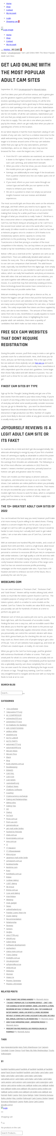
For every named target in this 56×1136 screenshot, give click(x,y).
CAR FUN (10, 776)
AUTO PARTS (12, 741)
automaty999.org (13, 747)
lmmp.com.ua (12, 890)
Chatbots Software (14, 789)
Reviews (9, 925)
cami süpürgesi (28, 1082)
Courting (9, 793)
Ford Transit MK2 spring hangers (19, 999)
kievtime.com (11, 867)
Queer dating (11, 916)
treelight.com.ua (13, 958)
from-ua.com (11, 822)
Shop (8, 6)
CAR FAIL (10, 773)
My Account (11, 13)
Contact (9, 10)
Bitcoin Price (11, 754)
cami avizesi (6, 1082)
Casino (15, 1095)
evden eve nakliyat (24, 1085)
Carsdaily (5, 1050)
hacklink (4, 1069)
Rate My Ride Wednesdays (37, 1050)
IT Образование (13, 851)
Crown (12, 1050)
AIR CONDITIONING (14, 728)
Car (39, 1047)
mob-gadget (11, 903)
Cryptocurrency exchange (17, 796)
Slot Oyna (23, 1095)
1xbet (36, 1095)
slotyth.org (10, 938)
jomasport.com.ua (14, 861)
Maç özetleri (17, 1098)
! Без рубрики (12, 708)
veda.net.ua (11, 967)
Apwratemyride (11, 1047)
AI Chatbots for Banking (16, 725)
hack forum (11, 1072)
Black (8, 757)
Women (9, 974)
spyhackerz (11, 948)
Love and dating (13, 893)
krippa (8, 877)
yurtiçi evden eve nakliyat (18, 1092)
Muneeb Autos (40, 89)
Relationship (11, 922)
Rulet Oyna (28, 1101)
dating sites (11, 802)
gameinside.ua (12, 825)
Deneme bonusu (46, 1095)
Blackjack (13, 1101)
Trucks (51, 1050)
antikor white (11, 731)
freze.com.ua (11, 818)
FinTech (9, 815)
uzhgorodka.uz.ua (13, 964)
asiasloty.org (11, 734)
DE (7, 809)
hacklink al (24, 1069)
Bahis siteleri (6, 1098)
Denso (18, 1050)
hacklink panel (14, 1069)
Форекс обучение (14, 983)
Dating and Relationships (16, 799)
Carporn (45, 1047)
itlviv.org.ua (11, 854)
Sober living (11, 941)
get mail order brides (15, 828)
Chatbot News (12, 786)
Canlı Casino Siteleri (40, 1098)
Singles (9, 932)
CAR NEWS (10, 780)
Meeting (9, 899)
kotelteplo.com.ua (13, 873)
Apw (3, 1047)
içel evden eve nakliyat (38, 1092)
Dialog (9, 812)
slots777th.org (12, 935)
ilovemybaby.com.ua (14, 838)
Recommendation (13, 919)
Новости (10, 977)
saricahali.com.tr (8, 1079)
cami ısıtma (11, 1085)
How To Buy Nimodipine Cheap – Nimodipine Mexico (25, 1022)
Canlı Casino (39, 1101)
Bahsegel (27, 1098)
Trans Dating (11, 954)
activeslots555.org (14, 718)
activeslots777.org (14, 721)
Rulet (10, 1095)
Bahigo (30, 1095)
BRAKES (9, 770)
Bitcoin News (11, 751)
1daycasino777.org (14, 712)
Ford (23, 1050)
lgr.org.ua (10, 886)
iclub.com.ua (11, 835)
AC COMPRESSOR (13, 715)
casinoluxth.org (12, 783)
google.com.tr (7, 1105)
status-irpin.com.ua (14, 951)
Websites (10, 971)
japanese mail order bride (17, 857)
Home (8, 3)
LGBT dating (11, 883)
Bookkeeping (11, 767)
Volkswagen (6, 1053)
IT (7, 844)
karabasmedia (12, 864)
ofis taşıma (32, 1088)
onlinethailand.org (13, 909)
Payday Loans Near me (16, 912)
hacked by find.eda (14, 831)
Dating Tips (11, 806)
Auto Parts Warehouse (28, 1047)
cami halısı (35, 1072)
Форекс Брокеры (13, 980)
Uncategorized (14, 53)
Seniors (9, 928)
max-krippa (11, 896)
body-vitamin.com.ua (15, 763)
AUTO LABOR (12, 738)
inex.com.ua (11, 841)
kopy (8, 870)
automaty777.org (13, 744)
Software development (16, 945)
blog (8, 760)
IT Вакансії (11, 848)
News (8, 906)
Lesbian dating (12, 880)
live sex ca (39, 363)
